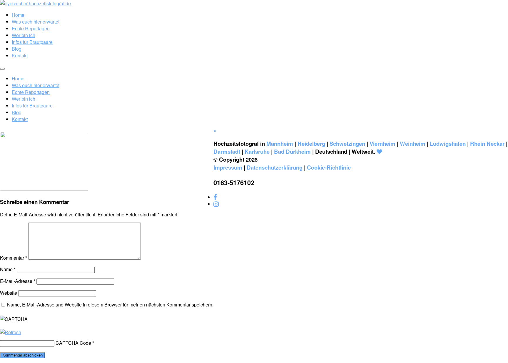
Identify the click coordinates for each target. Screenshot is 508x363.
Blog (16, 48)
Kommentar (13, 257)
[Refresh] (10, 332)
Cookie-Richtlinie (329, 167)
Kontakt (20, 55)
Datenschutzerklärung (275, 167)
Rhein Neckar (487, 143)
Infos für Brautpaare (32, 42)
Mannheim (279, 143)
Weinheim (413, 143)
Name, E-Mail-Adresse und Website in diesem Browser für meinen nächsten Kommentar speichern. (110, 304)
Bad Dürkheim (292, 151)
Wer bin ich (23, 35)
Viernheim (383, 143)
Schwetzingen (348, 143)
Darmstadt (227, 151)
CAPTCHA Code (73, 342)
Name (8, 269)
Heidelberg (312, 143)
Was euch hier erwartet (35, 21)
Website (8, 292)
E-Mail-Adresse (17, 281)
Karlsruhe (258, 151)
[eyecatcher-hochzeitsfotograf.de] (35, 3)
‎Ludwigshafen (448, 143)
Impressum (228, 167)
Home (18, 14)
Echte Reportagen (31, 28)
